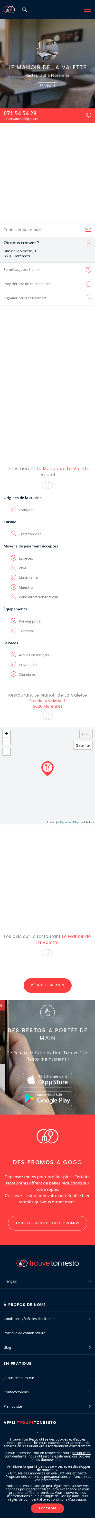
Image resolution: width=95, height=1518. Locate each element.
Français (10, 1281)
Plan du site (13, 1406)
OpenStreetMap (69, 822)
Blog (7, 1347)
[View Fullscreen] (6, 751)
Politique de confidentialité (24, 1333)
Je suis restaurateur (19, 1377)
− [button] (6, 741)
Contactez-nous (16, 1392)
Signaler (25, 298)
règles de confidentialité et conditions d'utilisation (47, 1499)
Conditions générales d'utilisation (30, 1318)
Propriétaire (28, 283)
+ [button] (6, 734)
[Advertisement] (47, 172)
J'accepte (47, 1508)
